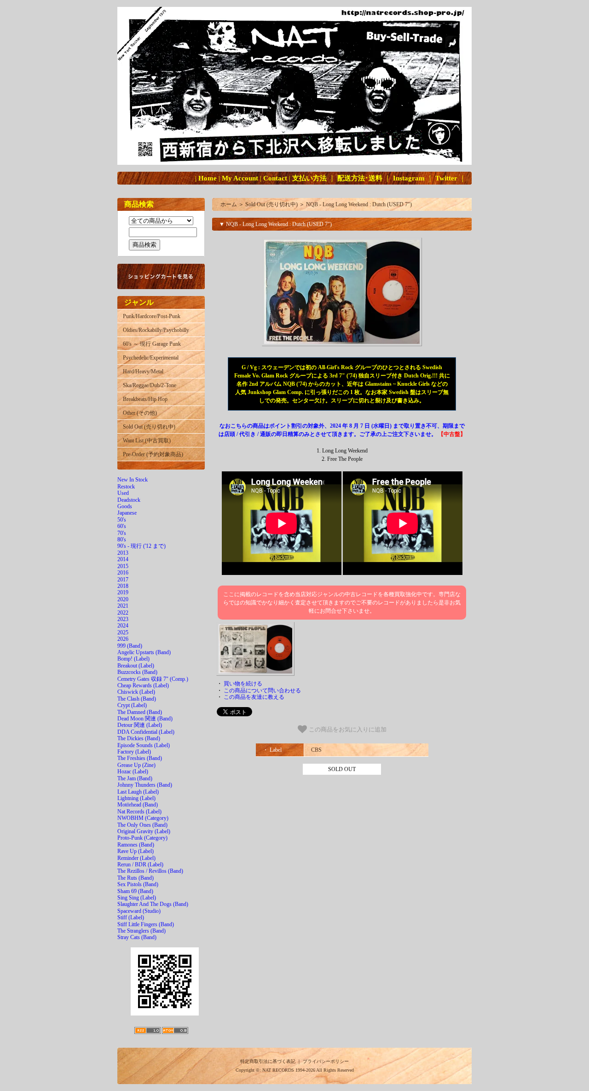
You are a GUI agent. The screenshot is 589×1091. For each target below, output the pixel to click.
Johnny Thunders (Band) (144, 785)
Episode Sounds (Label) (143, 745)
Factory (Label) (134, 752)
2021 (122, 606)
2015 (122, 566)
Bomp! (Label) (133, 659)
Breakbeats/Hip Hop (145, 399)
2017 (122, 579)
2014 (122, 559)
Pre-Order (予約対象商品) (153, 454)
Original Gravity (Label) (143, 831)
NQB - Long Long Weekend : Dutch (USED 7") (359, 204)
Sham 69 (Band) (135, 891)
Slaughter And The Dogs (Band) (152, 904)
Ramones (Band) (135, 844)
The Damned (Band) (139, 712)
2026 (122, 639)
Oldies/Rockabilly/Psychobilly (156, 330)
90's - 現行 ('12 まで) (141, 546)
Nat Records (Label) (139, 811)
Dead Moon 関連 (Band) (145, 718)
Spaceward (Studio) (139, 911)
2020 (122, 599)
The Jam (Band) (134, 778)
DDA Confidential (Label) (145, 732)
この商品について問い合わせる (262, 690)
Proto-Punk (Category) (142, 838)
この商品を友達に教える (254, 697)
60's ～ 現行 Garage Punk (152, 344)
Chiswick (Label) (136, 692)
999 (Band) (129, 646)
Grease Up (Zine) (136, 765)
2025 (122, 632)
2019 (122, 592)
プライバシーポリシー (326, 1061)
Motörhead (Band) (137, 804)
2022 (122, 612)
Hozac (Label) (132, 771)
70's (121, 533)
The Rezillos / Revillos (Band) (150, 871)
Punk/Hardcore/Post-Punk (151, 316)
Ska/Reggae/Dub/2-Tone (149, 385)
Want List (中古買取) (147, 440)
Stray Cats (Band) (136, 937)
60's (121, 526)
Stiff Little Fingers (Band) (145, 924)
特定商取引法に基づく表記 (267, 1061)
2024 (122, 625)
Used (123, 493)
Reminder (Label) (136, 858)
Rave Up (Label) (135, 851)
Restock (126, 486)
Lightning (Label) (136, 798)
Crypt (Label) (132, 705)
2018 (122, 586)
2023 (122, 619)
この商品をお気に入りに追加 (347, 729)
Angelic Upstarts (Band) (144, 652)
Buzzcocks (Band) (137, 672)
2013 (122, 553)
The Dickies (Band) (138, 738)
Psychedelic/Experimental (151, 357)
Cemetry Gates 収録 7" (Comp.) (152, 679)
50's (121, 519)
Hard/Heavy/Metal (143, 371)
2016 (122, 572)
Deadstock (128, 500)
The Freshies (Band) (139, 758)
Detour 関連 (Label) (139, 725)
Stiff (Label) (130, 917)
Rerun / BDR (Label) (140, 864)
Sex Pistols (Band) (137, 884)
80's (121, 539)
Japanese (127, 513)
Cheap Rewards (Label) (143, 685)
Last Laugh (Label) (138, 792)
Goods (124, 506)
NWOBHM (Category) (142, 818)
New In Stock (132, 479)
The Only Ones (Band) (142, 825)
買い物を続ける (243, 683)
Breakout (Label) (135, 665)
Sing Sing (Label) (136, 897)
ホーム (228, 204)
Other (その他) (140, 413)
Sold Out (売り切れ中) (149, 427)
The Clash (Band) (136, 699)
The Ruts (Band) (135, 878)
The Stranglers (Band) (141, 931)
